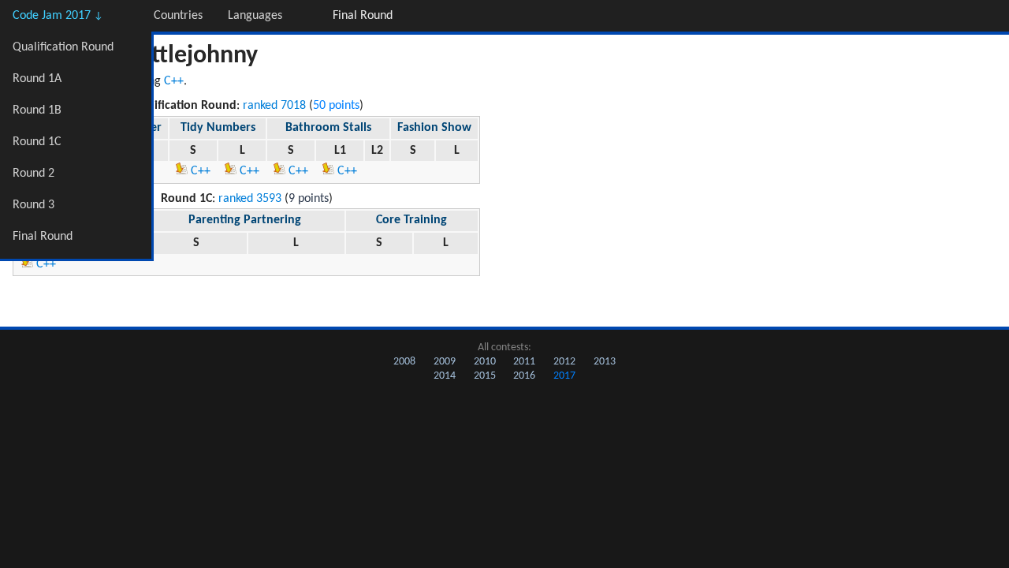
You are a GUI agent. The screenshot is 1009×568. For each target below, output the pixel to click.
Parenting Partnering (244, 220)
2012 (564, 362)
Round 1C (37, 142)
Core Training (411, 220)
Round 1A (37, 79)
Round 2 (33, 173)
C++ (174, 81)
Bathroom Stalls (328, 127)
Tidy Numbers (218, 127)
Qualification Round (63, 47)
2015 (485, 376)
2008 (404, 362)
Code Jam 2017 (58, 15)
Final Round (43, 236)
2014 (445, 376)
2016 (524, 376)
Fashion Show (434, 127)
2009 (445, 362)
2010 (485, 362)
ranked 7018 (274, 105)
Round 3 (33, 205)
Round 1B (37, 110)
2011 (524, 362)
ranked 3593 (249, 198)
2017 (564, 376)
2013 (605, 362)
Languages (255, 15)
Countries (178, 15)
